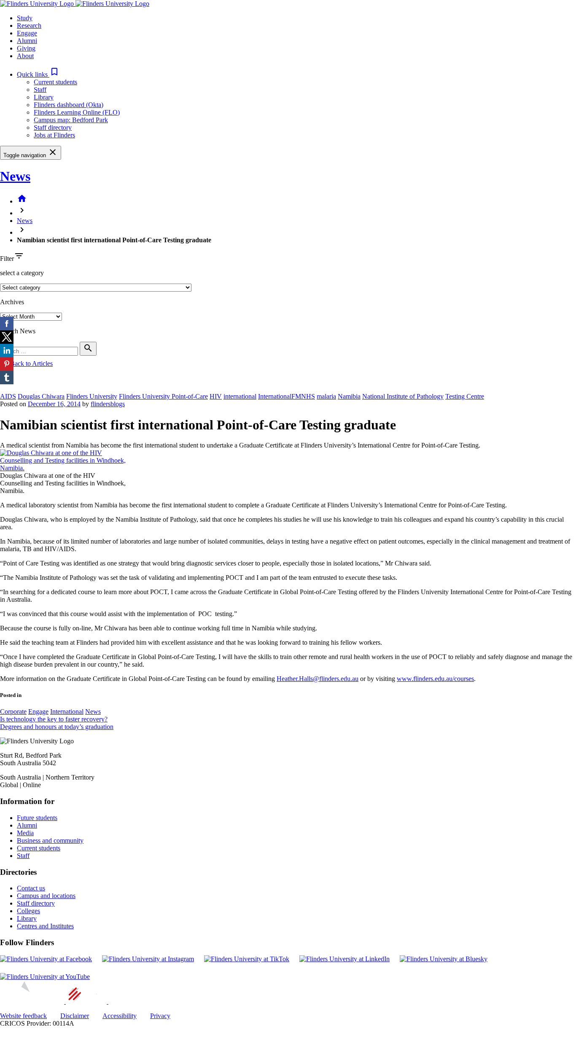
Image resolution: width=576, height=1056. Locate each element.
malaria (326, 396)
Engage (38, 711)
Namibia (349, 396)
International (66, 711)
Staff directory (53, 127)
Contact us (31, 888)
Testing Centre (464, 396)
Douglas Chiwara (41, 396)
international (239, 396)
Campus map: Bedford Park (71, 119)
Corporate (13, 711)
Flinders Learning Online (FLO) (77, 112)
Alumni (27, 825)
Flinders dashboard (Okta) (68, 104)
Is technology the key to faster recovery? (54, 719)
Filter (7, 258)
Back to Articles (26, 363)
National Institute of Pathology (403, 396)
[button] (38, 74)
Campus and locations (46, 895)
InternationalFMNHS (286, 396)
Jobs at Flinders (54, 135)
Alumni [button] (27, 40)
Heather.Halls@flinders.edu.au (317, 678)
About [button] (25, 55)
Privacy (160, 1015)
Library (44, 97)
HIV (216, 396)
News (15, 176)
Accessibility (119, 1015)
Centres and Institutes (45, 926)
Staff (40, 89)
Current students (55, 82)
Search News (17, 331)
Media (25, 832)
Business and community (50, 840)
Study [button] (24, 17)
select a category (22, 272)
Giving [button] (26, 48)
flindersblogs (108, 403)
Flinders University (91, 396)
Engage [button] (27, 33)
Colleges (28, 910)
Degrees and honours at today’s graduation (56, 726)
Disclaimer (74, 1015)
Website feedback (23, 1015)
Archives (12, 302)
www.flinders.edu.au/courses (435, 678)
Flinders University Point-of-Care (163, 396)
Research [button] (29, 25)
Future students (37, 817)
